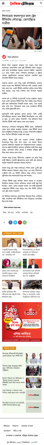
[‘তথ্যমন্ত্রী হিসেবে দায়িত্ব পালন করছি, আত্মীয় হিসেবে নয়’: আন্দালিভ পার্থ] (11, 242)
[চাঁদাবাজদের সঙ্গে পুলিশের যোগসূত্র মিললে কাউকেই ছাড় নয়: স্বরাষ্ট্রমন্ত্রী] (32, 263)
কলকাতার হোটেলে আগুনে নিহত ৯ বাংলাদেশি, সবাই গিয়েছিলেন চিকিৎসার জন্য (31, 294)
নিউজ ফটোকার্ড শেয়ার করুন (12, 207)
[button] (41, 3)
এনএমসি (34, 442)
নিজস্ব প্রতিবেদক (13, 57)
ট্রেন (31, 212)
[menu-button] (3, 3)
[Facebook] (10, 222)
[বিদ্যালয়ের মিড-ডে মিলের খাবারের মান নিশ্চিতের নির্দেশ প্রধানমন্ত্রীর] (32, 242)
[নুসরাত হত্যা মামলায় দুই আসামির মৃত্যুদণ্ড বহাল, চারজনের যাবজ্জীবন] (11, 263)
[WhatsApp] (25, 222)
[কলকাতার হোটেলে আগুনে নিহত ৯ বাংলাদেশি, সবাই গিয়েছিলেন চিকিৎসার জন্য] (32, 284)
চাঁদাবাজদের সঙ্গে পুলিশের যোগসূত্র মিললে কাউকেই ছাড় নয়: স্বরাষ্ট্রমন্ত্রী (31, 273)
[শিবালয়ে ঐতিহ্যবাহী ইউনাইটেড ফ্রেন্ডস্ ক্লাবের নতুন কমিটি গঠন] (33, 358)
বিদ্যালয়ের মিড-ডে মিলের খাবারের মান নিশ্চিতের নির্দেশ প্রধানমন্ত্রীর (31, 252)
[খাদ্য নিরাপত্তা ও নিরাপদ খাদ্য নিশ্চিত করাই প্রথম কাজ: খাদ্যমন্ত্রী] (33, 395)
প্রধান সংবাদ (6, 11)
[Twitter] (15, 222)
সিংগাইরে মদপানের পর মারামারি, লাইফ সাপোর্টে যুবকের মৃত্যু (14, 404)
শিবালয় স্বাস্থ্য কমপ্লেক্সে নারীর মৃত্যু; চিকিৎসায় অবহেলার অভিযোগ (12, 368)
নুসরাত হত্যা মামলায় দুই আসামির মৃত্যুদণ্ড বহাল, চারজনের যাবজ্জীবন (10, 273)
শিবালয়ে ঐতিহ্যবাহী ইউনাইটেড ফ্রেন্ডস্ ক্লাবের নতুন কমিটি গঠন (13, 354)
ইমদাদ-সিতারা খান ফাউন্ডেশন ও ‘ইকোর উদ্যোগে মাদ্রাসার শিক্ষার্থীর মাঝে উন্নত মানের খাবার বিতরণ (14, 381)
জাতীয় (18, 212)
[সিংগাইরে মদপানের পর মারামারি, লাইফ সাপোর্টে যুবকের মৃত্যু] (33, 407)
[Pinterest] (20, 222)
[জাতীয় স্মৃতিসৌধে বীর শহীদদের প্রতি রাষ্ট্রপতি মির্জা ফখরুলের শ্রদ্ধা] (11, 284)
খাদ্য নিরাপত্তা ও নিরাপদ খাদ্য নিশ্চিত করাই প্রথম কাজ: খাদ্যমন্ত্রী (14, 391)
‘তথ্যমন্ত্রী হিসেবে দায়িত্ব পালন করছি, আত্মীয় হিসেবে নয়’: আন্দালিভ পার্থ (11, 252)
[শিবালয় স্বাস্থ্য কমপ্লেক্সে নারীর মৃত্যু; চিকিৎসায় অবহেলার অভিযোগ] (33, 370)
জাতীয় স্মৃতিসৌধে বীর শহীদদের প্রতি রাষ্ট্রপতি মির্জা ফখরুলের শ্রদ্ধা (11, 294)
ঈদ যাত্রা (11, 212)
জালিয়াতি (25, 212)
